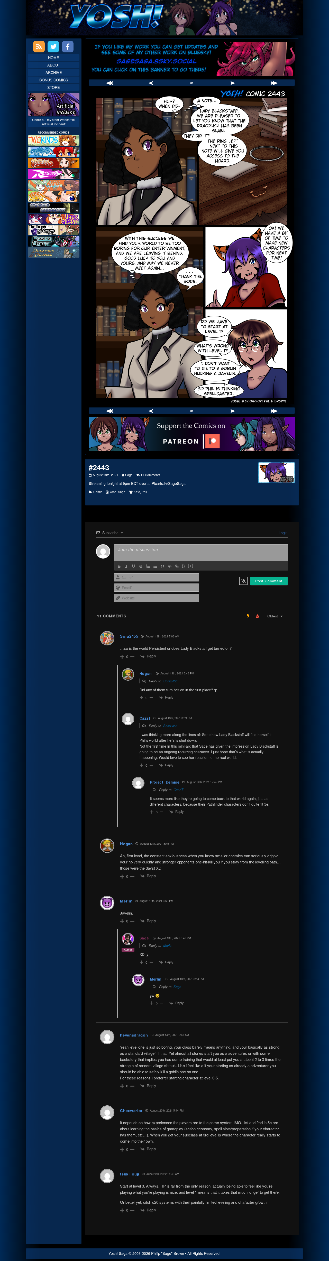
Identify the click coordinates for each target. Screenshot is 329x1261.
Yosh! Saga (117, 492)
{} (183, 566)
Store (53, 87)
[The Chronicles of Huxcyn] (53, 229)
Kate (137, 492)
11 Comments (150, 475)
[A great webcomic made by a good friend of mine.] (53, 140)
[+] (191, 566)
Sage (129, 475)
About (53, 65)
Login (283, 532)
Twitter (53, 46)
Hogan (146, 673)
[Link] (176, 566)
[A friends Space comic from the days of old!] (53, 207)
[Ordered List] (148, 566)
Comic (97, 492)
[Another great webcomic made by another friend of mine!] (53, 151)
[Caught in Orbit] (53, 240)
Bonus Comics (53, 79)
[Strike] (140, 566)
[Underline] (133, 566)
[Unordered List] (155, 566)
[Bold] (119, 566)
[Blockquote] (162, 566)
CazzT (178, 789)
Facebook (68, 46)
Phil (144, 492)
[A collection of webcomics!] (53, 196)
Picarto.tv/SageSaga (169, 483)
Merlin (126, 901)
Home (53, 57)
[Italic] (126, 566)
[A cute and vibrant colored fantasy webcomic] (53, 184)
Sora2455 (170, 681)
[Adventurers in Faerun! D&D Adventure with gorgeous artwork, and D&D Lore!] (53, 252)
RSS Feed (39, 46)
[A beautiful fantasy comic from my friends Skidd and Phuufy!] (53, 218)
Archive (53, 72)
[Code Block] (169, 566)
